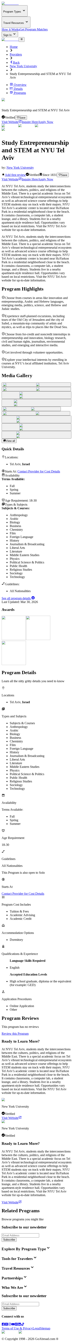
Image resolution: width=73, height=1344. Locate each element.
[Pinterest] (16, 1324)
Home (14, 46)
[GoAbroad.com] (10, 3)
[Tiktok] (22, 1324)
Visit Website (10, 122)
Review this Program (15, 1033)
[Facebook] (3, 1324)
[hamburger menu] (22, 39)
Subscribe (9, 1239)
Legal (36, 1328)
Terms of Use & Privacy (17, 1328)
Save (22, 117)
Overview (20, 84)
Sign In (7, 35)
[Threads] (6, 1324)
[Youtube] (13, 1324)
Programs (20, 93)
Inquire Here (30, 122)
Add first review (15, 175)
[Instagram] (9, 1324)
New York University (23, 66)
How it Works (11, 29)
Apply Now (45, 122)
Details (18, 89)
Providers (16, 54)
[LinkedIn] (19, 1324)
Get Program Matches (34, 29)
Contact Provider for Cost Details (38, 471)
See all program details (16, 598)
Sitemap (45, 1328)
